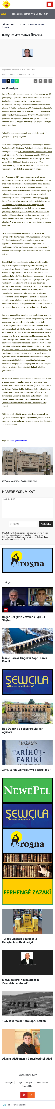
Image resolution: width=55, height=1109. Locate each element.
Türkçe (21, 24)
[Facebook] (4, 81)
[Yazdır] (35, 81)
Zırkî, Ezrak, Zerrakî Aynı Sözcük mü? (30, 14)
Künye (19, 1083)
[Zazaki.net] (6, 4)
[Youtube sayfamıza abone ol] (24, 1095)
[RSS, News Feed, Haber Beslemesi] (31, 1095)
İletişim (29, 1083)
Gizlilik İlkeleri (42, 1083)
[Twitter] (8, 81)
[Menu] (49, 4)
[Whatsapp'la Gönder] (17, 81)
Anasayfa (10, 24)
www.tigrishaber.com (18, 441)
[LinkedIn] (13, 81)
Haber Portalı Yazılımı (16, 1105)
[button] (40, 81)
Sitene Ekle (27, 1086)
